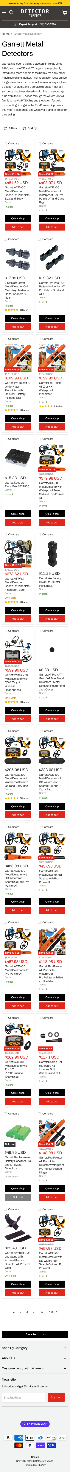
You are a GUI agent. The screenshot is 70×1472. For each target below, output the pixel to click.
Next (52, 1311)
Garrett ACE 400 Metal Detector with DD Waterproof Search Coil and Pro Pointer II (51, 1261)
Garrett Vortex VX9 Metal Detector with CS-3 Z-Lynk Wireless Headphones (16, 682)
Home (6, 33)
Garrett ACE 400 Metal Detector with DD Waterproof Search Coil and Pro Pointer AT (17, 878)
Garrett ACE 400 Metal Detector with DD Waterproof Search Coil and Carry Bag (50, 782)
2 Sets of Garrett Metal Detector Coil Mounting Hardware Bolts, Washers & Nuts (17, 290)
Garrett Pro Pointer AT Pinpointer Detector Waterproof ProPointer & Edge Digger (51, 1165)
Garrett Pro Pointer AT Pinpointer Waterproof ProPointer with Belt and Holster (51, 974)
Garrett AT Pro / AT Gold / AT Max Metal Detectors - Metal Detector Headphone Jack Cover (52, 682)
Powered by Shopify (35, 1465)
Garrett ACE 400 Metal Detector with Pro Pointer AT (16, 970)
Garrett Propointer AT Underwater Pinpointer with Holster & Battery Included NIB (18, 390)
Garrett (8, 202)
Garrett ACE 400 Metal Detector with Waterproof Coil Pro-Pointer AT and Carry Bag (51, 195)
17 (42, 1311)
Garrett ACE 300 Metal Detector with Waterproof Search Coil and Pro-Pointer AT (51, 490)
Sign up (56, 1397)
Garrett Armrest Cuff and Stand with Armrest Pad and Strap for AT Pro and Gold (17, 1260)
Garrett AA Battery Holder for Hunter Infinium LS (50, 582)
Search (35, 1457)
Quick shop (18, 218)
